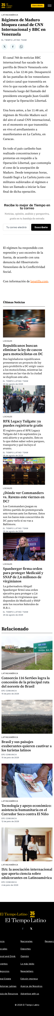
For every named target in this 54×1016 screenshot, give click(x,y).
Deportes (26, 949)
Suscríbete (37, 5)
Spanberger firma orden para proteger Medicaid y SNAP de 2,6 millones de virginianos (23, 575)
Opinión (25, 956)
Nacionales (27, 941)
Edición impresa (29, 978)
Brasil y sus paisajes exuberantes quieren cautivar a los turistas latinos (27, 746)
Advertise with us (30, 993)
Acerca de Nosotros (31, 986)
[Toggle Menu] (49, 5)
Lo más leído (27, 963)
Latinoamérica (10, 15)
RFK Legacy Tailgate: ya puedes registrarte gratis (23, 423)
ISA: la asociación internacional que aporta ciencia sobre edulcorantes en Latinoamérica (27, 873)
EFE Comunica (9, 691)
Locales (7, 341)
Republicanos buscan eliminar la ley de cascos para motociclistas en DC (23, 349)
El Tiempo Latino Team (14, 40)
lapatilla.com (39, 281)
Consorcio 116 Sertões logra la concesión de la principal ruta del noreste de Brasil (26, 682)
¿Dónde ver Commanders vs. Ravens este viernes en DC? (24, 497)
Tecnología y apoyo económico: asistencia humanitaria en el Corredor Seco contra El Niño (26, 809)
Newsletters (27, 971)
